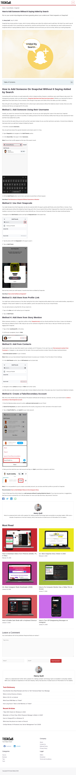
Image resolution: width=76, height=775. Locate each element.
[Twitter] (7, 499)
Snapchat (16, 8)
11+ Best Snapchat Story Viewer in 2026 (52, 554)
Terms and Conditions (45, 759)
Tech (3, 761)
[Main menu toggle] (73, 2)
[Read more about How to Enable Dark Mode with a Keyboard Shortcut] (19, 606)
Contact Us (43, 744)
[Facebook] (3, 499)
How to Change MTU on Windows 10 (13, 718)
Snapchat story (36, 321)
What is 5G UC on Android (10, 697)
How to (4, 755)
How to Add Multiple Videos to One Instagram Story (25, 490)
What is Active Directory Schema (12, 694)
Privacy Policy (43, 748)
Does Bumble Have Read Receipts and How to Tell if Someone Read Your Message (26, 691)
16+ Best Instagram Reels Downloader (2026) (17, 587)
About (41, 742)
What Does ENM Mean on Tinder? (12, 700)
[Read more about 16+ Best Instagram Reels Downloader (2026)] (19, 573)
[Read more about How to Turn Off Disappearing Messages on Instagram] (56, 606)
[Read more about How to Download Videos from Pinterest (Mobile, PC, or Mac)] (19, 540)
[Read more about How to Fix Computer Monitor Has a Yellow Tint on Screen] (56, 573)
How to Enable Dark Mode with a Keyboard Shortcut (19, 620)
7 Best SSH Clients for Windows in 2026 (14, 712)
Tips (3, 759)
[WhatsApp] (15, 499)
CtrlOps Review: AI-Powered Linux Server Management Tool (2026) (22, 724)
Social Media (10, 8)
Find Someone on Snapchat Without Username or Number (23, 199)
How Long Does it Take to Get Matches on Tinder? (17, 703)
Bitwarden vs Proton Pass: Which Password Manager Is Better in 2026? (23, 715)
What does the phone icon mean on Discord (15, 721)
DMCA (41, 755)
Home (3, 8)
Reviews (4, 757)
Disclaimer (42, 757)
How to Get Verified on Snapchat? (17, 294)
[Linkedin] (11, 499)
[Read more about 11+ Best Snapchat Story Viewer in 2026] (56, 540)
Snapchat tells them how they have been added (41, 98)
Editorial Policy (44, 746)
